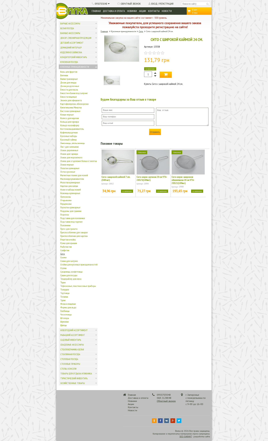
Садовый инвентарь (70, 339)
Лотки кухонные (67, 171)
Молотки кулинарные (70, 182)
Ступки (63, 268)
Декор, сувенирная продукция (75, 37)
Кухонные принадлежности (74, 66)
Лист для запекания (69, 146)
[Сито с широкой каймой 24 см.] (121, 60)
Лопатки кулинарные (69, 168)
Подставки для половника (72, 218)
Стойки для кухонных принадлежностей (78, 264)
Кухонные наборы (68, 136)
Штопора (64, 318)
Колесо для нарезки (69, 118)
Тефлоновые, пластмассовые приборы (78, 285)
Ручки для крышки (68, 243)
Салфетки (64, 250)
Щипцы (63, 325)
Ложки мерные (67, 164)
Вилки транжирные (69, 78)
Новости (167, 11)
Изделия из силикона (71, 52)
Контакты (154, 11)
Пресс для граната (68, 228)
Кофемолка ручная (69, 132)
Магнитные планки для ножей (74, 175)
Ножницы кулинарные (70, 193)
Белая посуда (67, 28)
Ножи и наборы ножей (70, 189)
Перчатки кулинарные (70, 207)
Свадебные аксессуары (72, 344)
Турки (62, 300)
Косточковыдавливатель (72, 128)
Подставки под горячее (71, 221)
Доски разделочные (69, 86)
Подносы (64, 214)
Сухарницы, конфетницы (71, 271)
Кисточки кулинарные (70, 111)
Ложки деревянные (69, 150)
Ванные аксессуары (70, 33)
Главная (96, 11)
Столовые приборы (70, 363)
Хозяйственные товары (72, 383)
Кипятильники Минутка (71, 107)
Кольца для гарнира (69, 121)
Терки (63, 282)
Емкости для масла (69, 89)
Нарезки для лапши (69, 186)
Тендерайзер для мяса (70, 278)
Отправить (155, 132)
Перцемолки (65, 203)
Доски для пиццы (68, 82)
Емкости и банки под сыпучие (74, 93)
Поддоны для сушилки (70, 211)
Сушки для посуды (68, 275)
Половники (65, 225)
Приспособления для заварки (74, 232)
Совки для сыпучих (69, 260)
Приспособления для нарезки (74, 235)
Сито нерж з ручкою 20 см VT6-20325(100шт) (151, 178)
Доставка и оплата (114, 11)
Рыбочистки (66, 246)
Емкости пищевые (68, 96)
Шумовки (64, 321)
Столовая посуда (69, 359)
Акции (142, 11)
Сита (62, 253)
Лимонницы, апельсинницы (72, 143)
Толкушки (64, 289)
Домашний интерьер (71, 47)
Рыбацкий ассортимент (72, 335)
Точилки (64, 296)
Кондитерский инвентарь (73, 57)
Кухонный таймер (68, 139)
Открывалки (65, 200)
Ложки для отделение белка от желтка (78, 161)
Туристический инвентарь (74, 378)
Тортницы (64, 293)
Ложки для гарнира (69, 153)
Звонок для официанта (71, 100)
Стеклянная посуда (70, 354)
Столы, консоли (68, 368)
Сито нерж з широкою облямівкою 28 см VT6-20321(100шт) (183, 180)
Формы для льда (68, 307)
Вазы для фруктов (68, 71)
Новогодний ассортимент (74, 330)
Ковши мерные (67, 114)
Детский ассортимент (71, 42)
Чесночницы (66, 314)
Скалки (63, 257)
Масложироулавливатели (72, 178)
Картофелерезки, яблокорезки (74, 103)
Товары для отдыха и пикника (76, 373)
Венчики (64, 75)
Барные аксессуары (70, 23)
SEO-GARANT (185, 436)
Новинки (132, 11)
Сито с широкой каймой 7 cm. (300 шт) (115, 178)
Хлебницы (65, 310)
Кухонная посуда (69, 61)
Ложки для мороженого (71, 157)
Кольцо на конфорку (69, 125)
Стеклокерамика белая (72, 349)
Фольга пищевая (68, 303)
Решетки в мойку (68, 239)
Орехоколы (65, 196)
